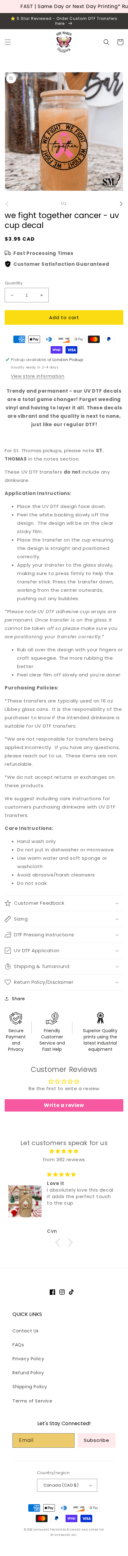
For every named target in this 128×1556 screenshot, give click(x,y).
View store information (37, 376)
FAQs (18, 1345)
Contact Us (25, 1331)
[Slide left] (7, 204)
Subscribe (96, 1440)
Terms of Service (32, 1401)
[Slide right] (121, 204)
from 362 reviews (64, 1159)
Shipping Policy (29, 1387)
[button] (8, 42)
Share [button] (18, 999)
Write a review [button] (64, 1105)
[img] (64, 1151)
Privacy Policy (28, 1359)
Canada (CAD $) (61, 1485)
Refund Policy (28, 1373)
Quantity (13, 283)
